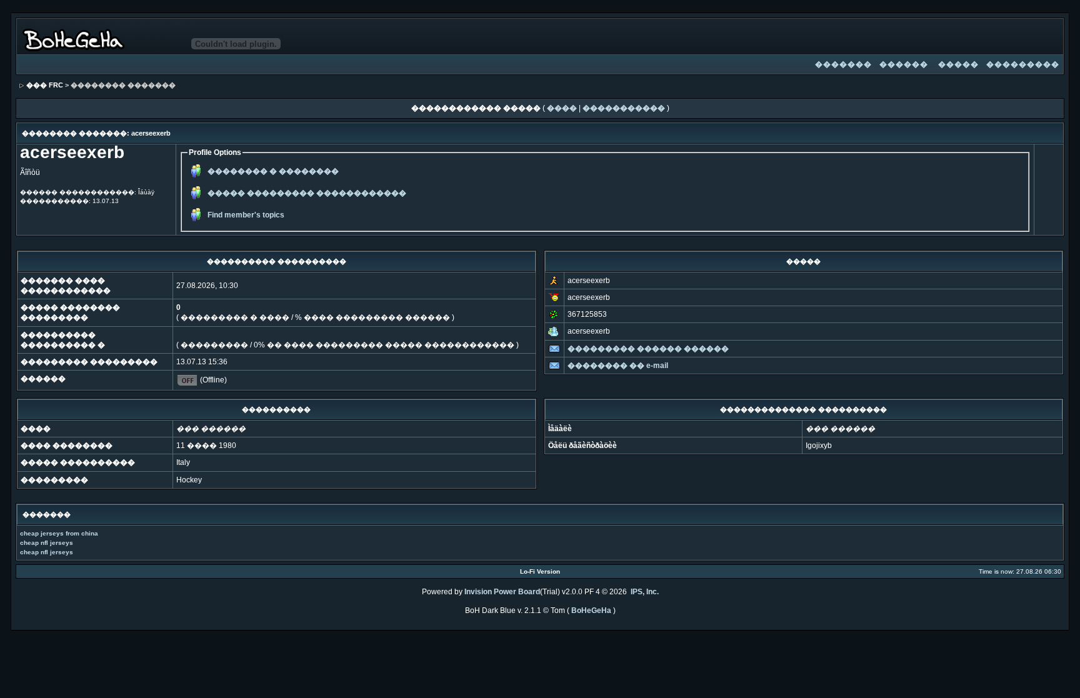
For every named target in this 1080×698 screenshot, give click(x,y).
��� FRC (44, 85)
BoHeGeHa (591, 610)
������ (903, 64)
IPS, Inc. (645, 591)
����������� (623, 108)
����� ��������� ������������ (307, 193)
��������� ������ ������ (648, 348)
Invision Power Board (502, 591)
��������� (1022, 64)
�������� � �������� (273, 171)
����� (958, 64)
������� (843, 64)
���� (562, 108)
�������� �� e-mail (618, 365)
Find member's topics (246, 215)
